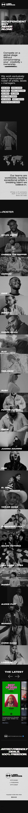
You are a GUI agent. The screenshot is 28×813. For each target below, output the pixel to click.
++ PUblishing (14, 782)
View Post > (5, 722)
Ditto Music (14, 780)
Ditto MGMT (14, 784)
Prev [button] (2, 809)
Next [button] (2, 806)
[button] (10, 676)
